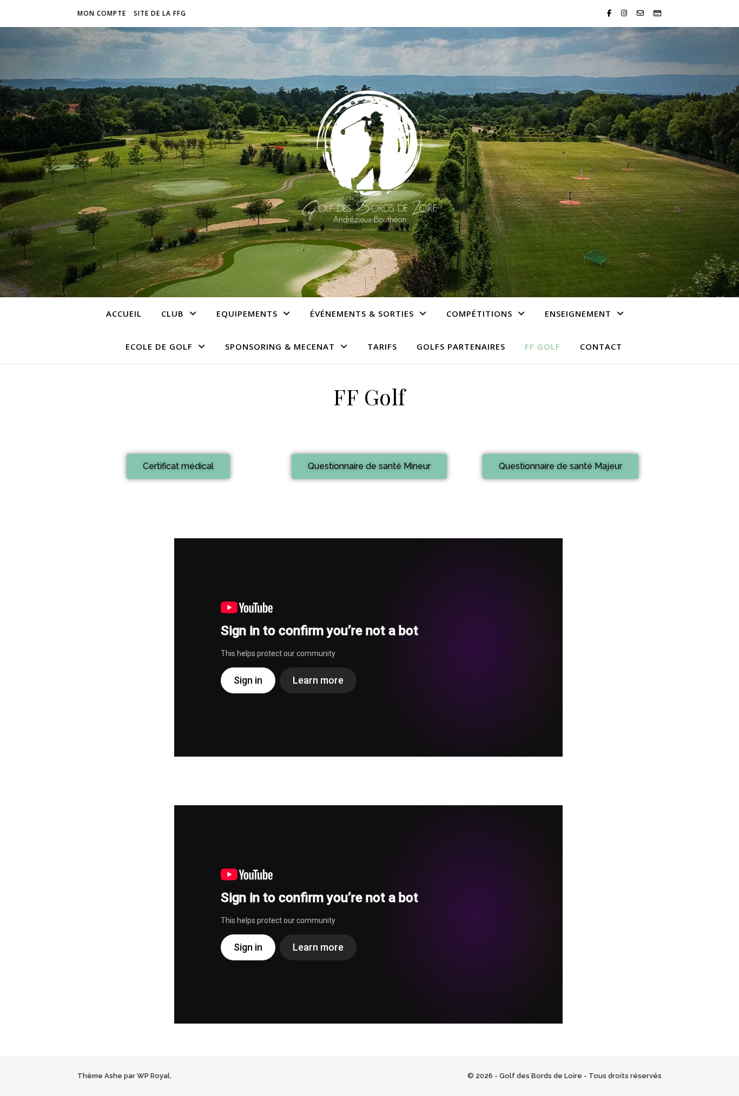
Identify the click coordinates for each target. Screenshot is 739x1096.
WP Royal (153, 1076)
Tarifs (382, 346)
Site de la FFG (160, 13)
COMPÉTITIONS (479, 313)
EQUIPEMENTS (247, 313)
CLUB (172, 313)
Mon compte (101, 13)
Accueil (124, 313)
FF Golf (542, 346)
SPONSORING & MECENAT (280, 346)
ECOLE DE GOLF (159, 346)
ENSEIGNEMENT (578, 313)
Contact (601, 346)
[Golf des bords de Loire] (369, 155)
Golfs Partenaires (461, 346)
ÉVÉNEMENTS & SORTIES (362, 313)
